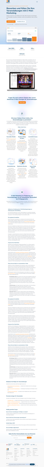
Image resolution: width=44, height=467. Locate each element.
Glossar (21, 452)
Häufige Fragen (29, 451)
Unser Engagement (34, 452)
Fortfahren (32, 464)
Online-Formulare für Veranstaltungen (14, 388)
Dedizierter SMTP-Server (16, 457)
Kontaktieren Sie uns (21, 21)
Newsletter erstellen (15, 454)
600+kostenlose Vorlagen (21, 142)
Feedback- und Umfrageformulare (13, 403)
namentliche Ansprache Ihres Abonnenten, (22, 252)
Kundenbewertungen (35, 455)
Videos (21, 453)
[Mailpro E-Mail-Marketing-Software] (8, 1)
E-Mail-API (15, 458)
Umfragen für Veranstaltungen (12, 391)
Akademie (21, 451)
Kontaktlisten (30, 256)
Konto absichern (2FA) (29, 456)
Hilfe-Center (28, 450)
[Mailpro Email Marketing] (7, 449)
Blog (21, 450)
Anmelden (29, 437)
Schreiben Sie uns (29, 452)
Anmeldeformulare (11, 400)
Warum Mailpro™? (35, 450)
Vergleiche (21, 455)
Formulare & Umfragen (16, 460)
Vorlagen (15, 455)
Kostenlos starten (11, 21)
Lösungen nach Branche (16, 450)
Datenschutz (27, 464)
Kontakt (34, 454)
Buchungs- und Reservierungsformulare (14, 401)
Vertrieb (34, 453)
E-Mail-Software (16, 452)
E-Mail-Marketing (22, 454)
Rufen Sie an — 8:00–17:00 (29, 454)
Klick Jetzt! (22, 102)
